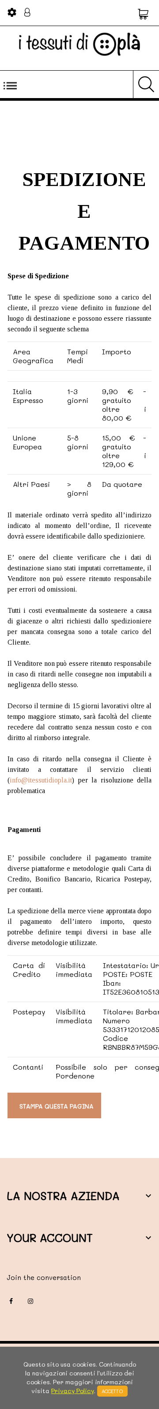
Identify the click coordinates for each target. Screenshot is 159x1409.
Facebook (11, 1301)
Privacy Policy (72, 1390)
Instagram (30, 1301)
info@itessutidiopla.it (41, 780)
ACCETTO (112, 1391)
